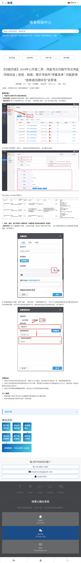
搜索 (77, 31)
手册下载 (48, 58)
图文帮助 (30, 58)
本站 (64, 84)
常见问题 (12, 58)
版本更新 (67, 58)
